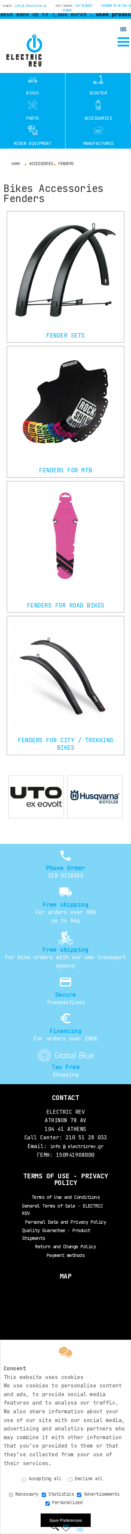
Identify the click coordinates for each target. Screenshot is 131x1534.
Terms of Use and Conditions (66, 1197)
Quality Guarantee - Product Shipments (56, 1234)
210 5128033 (83, 6)
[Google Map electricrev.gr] (65, 1307)
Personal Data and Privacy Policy (65, 1222)
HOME (15, 163)
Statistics (60, 1494)
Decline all (88, 1479)
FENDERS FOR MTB (65, 470)
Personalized (66, 1502)
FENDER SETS (65, 335)
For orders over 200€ (65, 1038)
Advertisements (100, 1494)
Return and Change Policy (65, 1247)
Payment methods (66, 1255)
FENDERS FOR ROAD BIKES (65, 605)
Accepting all (43, 1479)
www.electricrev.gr (23, 50)
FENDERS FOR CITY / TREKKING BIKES (65, 743)
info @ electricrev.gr (31, 6)
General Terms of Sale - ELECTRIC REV (62, 1209)
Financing (66, 1031)
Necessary (25, 1494)
